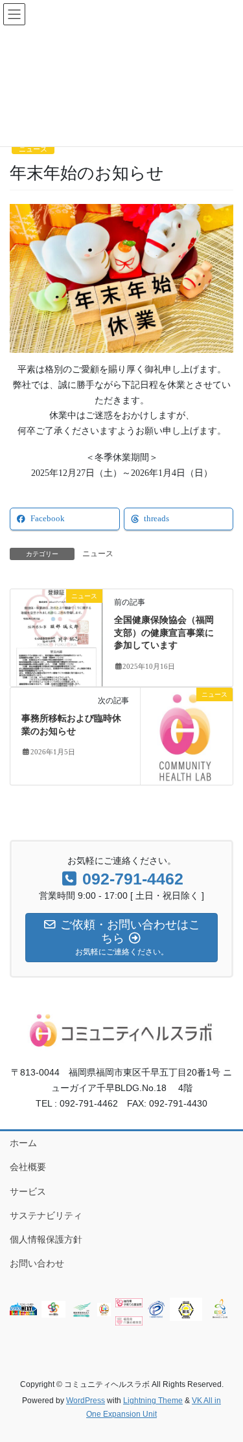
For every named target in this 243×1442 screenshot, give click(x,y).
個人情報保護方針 (46, 1239)
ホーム (23, 1143)
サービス (28, 1191)
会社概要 (28, 1167)
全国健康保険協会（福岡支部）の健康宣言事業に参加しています (164, 632)
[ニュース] (56, 637)
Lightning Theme (153, 1400)
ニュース (33, 149)
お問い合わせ (37, 1263)
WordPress (85, 1400)
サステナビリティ (46, 1215)
